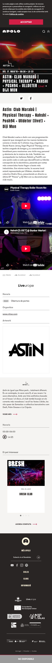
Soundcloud (21, 275)
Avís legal (18, 651)
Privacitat (26, 651)
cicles (26, 572)
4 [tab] (28, 515)
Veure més (7, 414)
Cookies (34, 651)
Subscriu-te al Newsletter (22, 557)
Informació (26, 585)
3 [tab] (26, 515)
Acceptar (26, 22)
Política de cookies (16, 14)
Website (8, 275)
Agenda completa (23, 524)
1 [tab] (20, 515)
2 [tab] (23, 515)
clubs (26, 578)
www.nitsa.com (10, 314)
